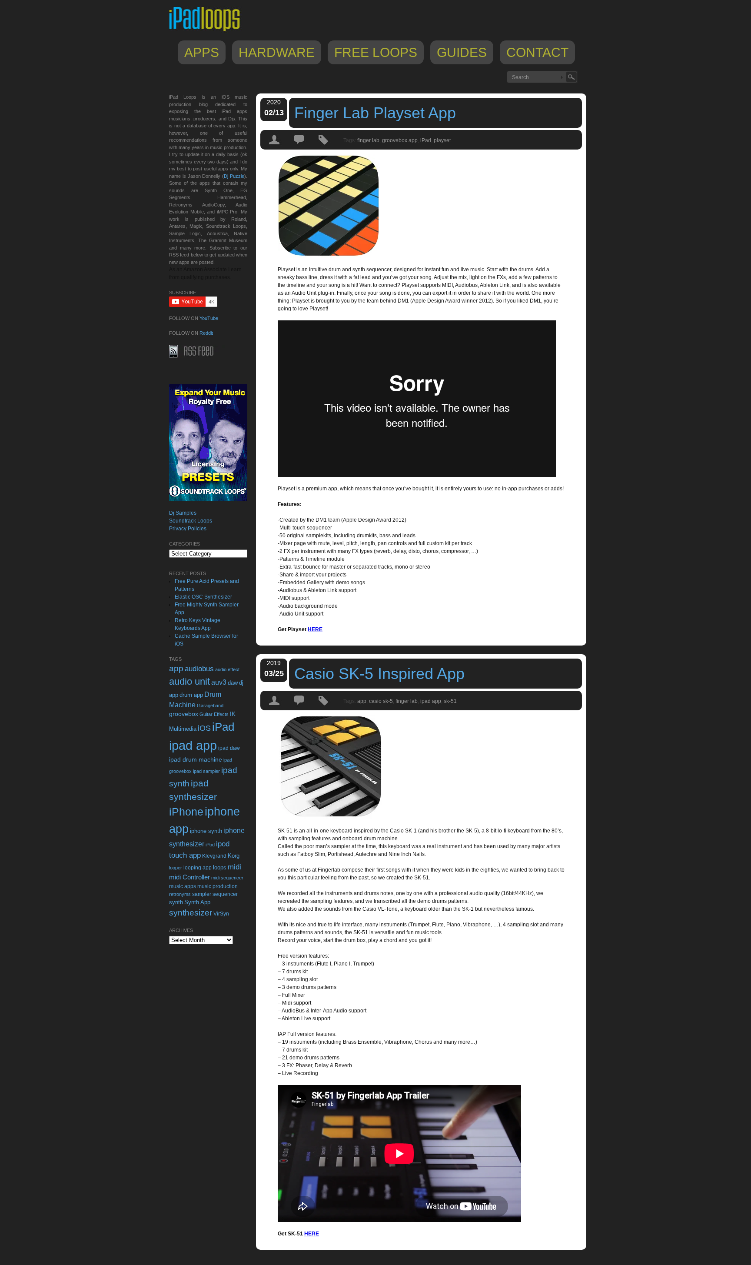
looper (175, 867)
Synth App (197, 902)
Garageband (210, 705)
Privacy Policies (187, 529)
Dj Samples (182, 513)
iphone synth (206, 831)
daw (233, 682)
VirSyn (221, 913)
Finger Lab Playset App (375, 113)
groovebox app (400, 140)
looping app (197, 868)
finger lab (368, 140)
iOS (204, 728)
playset (442, 140)
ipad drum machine (195, 759)
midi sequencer (227, 877)
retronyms (180, 894)
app (361, 701)
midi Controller (189, 877)
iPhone (186, 812)
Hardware (277, 52)
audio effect (227, 669)
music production (217, 886)
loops (219, 867)
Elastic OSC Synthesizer (203, 597)
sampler (201, 894)
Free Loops (375, 52)
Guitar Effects (214, 714)
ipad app (430, 701)
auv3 (218, 682)
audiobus (199, 669)
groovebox (183, 714)
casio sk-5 (381, 701)
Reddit (206, 333)
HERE (315, 629)
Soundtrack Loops (190, 521)
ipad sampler (206, 771)
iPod (210, 844)
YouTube (208, 318)
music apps (182, 886)
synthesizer (190, 912)
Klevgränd (214, 856)
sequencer (225, 894)
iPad (425, 140)
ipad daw (229, 748)
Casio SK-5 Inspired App (379, 673)
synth (176, 902)
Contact (537, 52)
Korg (233, 855)
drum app (191, 695)
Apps (201, 52)
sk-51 (450, 701)
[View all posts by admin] (275, 147)
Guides (462, 52)
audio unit (189, 681)
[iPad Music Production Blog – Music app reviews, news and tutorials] (208, 31)
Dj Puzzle (234, 176)
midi (234, 866)
